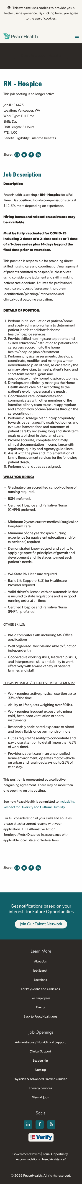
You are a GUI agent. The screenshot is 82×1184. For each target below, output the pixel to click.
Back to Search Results (41, 56)
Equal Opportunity (55, 1154)
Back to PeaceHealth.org (40, 1016)
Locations (40, 980)
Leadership (40, 1060)
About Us (40, 961)
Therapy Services (40, 1088)
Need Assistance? (54, 1159)
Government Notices (27, 1154)
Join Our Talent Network (41, 924)
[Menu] (77, 36)
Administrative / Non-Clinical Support (40, 1042)
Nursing (40, 1070)
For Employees (40, 998)
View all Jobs (40, 1097)
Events (40, 1007)
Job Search (40, 970)
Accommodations (28, 1159)
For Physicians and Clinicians (40, 989)
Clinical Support (40, 1051)
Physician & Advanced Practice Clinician (40, 1079)
